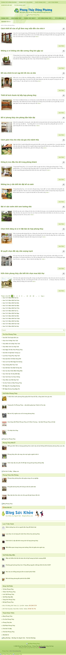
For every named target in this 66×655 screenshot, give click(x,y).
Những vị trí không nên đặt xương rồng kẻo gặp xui (22, 51)
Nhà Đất (5, 634)
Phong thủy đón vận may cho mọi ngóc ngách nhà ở (23, 454)
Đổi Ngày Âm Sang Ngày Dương (11, 386)
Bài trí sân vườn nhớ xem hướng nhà (16, 207)
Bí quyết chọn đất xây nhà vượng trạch (17, 251)
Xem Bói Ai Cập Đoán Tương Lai (11, 352)
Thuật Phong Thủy (40, 2)
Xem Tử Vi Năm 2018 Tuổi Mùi (11, 316)
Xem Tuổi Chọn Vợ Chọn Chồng (11, 377)
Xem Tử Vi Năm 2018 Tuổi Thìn (11, 308)
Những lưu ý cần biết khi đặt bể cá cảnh (17, 184)
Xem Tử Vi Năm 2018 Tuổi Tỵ (10, 310)
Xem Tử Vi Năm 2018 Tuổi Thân (11, 318)
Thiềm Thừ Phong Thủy (9, 591)
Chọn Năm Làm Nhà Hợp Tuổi (11, 380)
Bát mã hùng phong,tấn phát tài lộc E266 (18, 578)
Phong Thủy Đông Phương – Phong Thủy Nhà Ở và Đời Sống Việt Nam (36, 646)
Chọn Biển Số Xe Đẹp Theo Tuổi (11, 343)
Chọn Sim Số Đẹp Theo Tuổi (10, 340)
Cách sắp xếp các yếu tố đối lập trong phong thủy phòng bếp (26, 462)
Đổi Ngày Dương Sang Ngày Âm (11, 389)
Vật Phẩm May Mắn (8, 597)
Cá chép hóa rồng (13, 430)
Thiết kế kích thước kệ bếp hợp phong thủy (18, 95)
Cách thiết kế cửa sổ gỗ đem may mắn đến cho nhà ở (23, 28)
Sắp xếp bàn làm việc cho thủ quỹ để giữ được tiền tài (24, 495)
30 (33, 296)
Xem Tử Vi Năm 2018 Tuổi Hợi (11, 326)
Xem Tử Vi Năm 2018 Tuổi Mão (11, 305)
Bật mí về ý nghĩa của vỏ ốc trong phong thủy (21, 413)
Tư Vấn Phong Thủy (19, 5)
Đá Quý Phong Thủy (8, 602)
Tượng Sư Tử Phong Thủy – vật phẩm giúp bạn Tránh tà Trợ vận (26, 405)
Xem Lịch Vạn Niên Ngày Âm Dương (12, 361)
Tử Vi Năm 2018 (59, 18)
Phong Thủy (5, 18)
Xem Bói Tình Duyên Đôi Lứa (10, 337)
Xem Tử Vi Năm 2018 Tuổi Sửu (11, 300)
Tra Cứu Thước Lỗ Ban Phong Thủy (12, 383)
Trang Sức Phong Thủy (9, 599)
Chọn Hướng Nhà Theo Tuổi (10, 364)
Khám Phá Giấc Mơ (6, 5)
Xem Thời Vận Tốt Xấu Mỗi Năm (11, 373)
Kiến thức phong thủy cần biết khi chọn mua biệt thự (22, 273)
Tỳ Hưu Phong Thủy (8, 589)
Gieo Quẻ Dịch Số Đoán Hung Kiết (12, 358)
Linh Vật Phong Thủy (8, 594)
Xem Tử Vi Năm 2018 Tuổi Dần (11, 303)
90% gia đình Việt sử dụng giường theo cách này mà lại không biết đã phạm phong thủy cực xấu (36, 446)
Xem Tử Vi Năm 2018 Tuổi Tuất (11, 323)
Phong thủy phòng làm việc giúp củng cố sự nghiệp (23, 478)
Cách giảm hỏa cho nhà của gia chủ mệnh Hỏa (20, 140)
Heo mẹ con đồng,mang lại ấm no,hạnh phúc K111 (20, 571)
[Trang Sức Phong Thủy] (8, 439)
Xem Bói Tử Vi (6, 21)
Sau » (42, 296)
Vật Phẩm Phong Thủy (45, 18)
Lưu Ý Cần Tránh (53, 2)
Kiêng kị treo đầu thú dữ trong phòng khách (19, 162)
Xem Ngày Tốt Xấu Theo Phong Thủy (13, 349)
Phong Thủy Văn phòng (25, 2)
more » (37, 36)
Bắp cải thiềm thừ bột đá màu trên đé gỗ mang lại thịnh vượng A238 (26, 558)
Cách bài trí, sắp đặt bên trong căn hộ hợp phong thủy (22, 540)
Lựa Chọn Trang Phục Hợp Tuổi (11, 355)
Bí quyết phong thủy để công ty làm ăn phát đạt (22, 486)
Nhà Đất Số (8, 507)
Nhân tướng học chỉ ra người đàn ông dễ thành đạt (21, 527)
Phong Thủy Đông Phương (8, 2)
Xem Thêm (61, 46)
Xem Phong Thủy (16, 18)
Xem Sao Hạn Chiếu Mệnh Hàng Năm (13, 370)
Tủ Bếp (10, 628)
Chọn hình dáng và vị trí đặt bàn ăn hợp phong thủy (22, 229)
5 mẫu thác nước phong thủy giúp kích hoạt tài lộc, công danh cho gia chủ (30, 396)
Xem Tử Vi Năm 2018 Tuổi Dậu (11, 321)
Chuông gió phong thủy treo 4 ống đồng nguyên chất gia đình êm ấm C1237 (28, 565)
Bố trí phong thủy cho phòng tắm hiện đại (18, 117)
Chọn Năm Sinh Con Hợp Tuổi (11, 346)
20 (30, 296)
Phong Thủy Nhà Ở (29, 18)
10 (27, 296)
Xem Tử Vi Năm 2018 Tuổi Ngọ (11, 313)
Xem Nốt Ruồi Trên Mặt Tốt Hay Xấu (12, 367)
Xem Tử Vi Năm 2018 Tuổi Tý (10, 297)
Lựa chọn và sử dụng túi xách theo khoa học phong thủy (23, 534)
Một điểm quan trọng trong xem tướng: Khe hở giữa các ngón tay (25, 547)
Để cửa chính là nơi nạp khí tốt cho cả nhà (18, 73)
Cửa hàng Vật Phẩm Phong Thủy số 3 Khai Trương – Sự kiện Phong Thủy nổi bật (31, 422)
